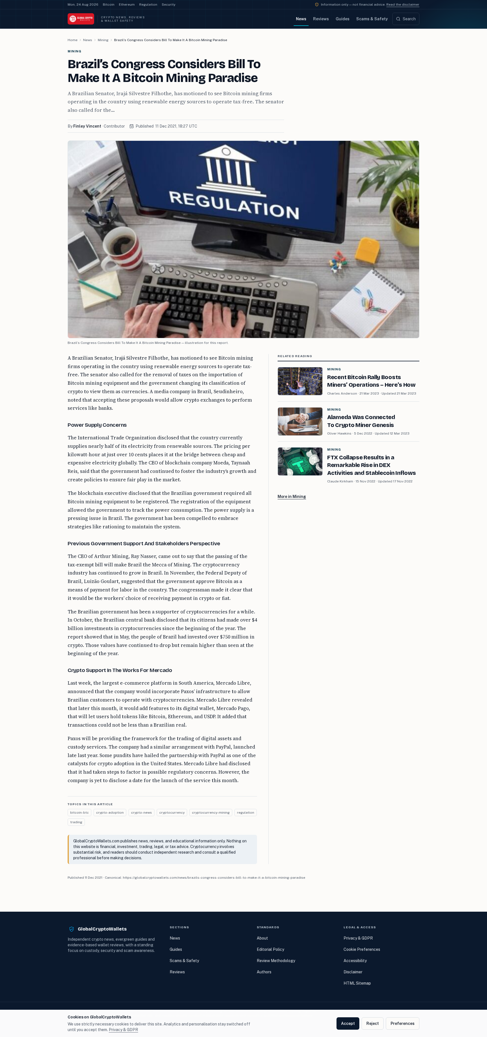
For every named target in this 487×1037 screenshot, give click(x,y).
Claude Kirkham (340, 481)
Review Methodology (276, 960)
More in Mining (292, 496)
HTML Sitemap (357, 983)
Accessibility (355, 960)
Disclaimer (353, 972)
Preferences (403, 1023)
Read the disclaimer (402, 4)
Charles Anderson (342, 393)
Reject (372, 1023)
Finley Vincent (87, 126)
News (301, 19)
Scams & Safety (372, 19)
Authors (264, 972)
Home (73, 40)
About (262, 938)
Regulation (148, 4)
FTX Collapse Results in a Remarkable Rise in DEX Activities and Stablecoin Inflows (371, 465)
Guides (342, 19)
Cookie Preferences (362, 949)
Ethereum (127, 4)
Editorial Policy (270, 949)
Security (168, 4)
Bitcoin (108, 4)
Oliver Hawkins (339, 433)
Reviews (321, 19)
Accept (348, 1023)
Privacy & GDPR (358, 938)
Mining (103, 40)
